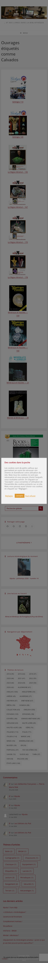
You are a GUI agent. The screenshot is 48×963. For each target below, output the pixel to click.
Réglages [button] (9, 496)
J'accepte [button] (19, 496)
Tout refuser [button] (30, 496)
